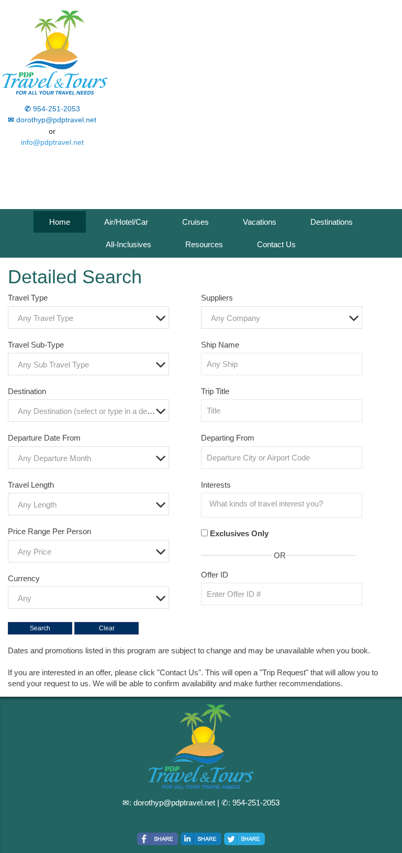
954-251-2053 (256, 802)
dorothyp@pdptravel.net (174, 802)
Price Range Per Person (49, 531)
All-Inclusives (128, 244)
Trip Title (215, 391)
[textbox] (91, 318)
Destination (27, 391)
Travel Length (31, 484)
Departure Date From (44, 437)
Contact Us (276, 244)
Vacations (259, 221)
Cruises (195, 221)
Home (59, 221)
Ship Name (220, 344)
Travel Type (28, 297)
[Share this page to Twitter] (244, 839)
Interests (216, 484)
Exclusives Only (239, 533)
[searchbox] (284, 504)
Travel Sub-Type (36, 344)
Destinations (331, 221)
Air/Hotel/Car (126, 221)
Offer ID (214, 574)
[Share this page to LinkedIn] (201, 839)
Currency (24, 578)
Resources (204, 244)
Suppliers (217, 297)
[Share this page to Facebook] (157, 839)
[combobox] (88, 317)
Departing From (227, 437)
